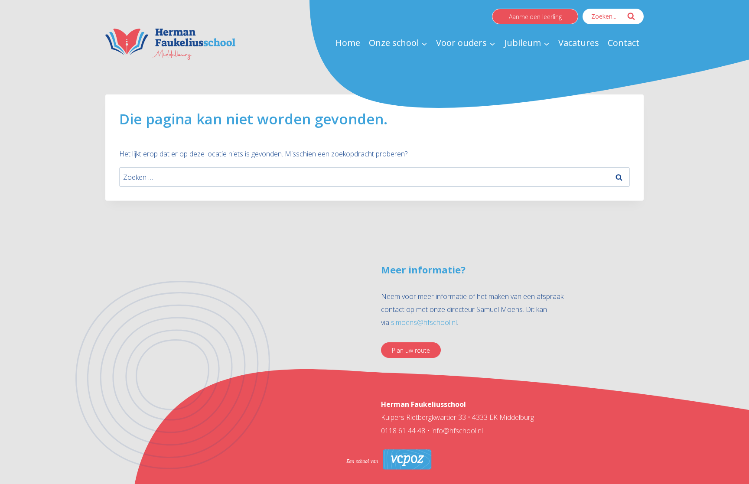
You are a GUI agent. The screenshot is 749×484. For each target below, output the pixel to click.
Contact (623, 43)
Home (347, 43)
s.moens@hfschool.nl (424, 322)
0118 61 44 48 (404, 430)
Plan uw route (411, 350)
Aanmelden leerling (535, 17)
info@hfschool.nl (457, 430)
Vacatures (578, 43)
